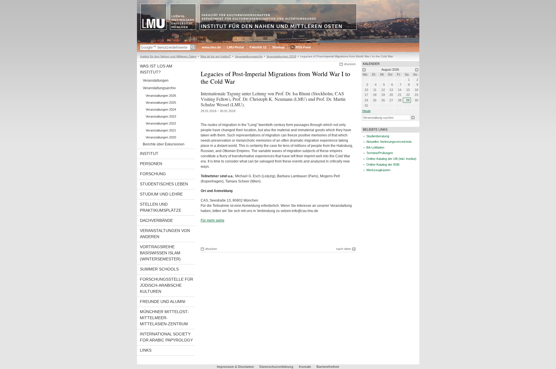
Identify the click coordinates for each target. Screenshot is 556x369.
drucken (350, 64)
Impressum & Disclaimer (235, 366)
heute (366, 111)
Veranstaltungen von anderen (165, 233)
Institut (149, 153)
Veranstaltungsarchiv (249, 56)
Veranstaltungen (156, 80)
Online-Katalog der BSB (382, 164)
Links (145, 350)
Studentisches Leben (164, 184)
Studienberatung (377, 136)
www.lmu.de (211, 47)
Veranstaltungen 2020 (161, 137)
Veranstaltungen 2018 (281, 56)
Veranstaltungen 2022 (161, 123)
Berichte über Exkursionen (163, 144)
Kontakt (305, 366)
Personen (151, 163)
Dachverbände (156, 220)
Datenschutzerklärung (276, 366)
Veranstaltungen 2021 (161, 130)
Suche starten (413, 117)
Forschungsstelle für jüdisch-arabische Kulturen (166, 285)
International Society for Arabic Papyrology (166, 337)
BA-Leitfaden (375, 147)
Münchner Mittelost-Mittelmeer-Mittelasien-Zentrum (164, 317)
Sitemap (278, 47)
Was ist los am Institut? (215, 56)
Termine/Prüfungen (379, 153)
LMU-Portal (235, 47)
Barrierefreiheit (328, 366)
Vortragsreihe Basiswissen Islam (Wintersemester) (160, 252)
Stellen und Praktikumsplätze (160, 207)
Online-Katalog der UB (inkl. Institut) (391, 158)
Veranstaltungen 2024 (161, 109)
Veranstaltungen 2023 (161, 116)
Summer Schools (159, 269)
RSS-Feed (303, 47)
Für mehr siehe (212, 220)
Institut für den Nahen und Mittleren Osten (168, 56)
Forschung (153, 173)
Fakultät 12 (258, 47)
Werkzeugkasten (378, 170)
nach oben (343, 249)
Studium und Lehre (161, 194)
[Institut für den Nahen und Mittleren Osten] (278, 42)
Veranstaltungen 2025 (161, 102)
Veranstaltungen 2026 (161, 95)
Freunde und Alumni (162, 301)
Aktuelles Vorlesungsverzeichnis (389, 141)
